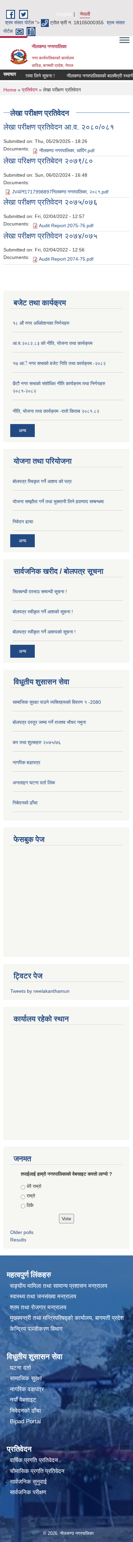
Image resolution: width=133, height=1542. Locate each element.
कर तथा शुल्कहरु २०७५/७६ (37, 742)
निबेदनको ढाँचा (25, 802)
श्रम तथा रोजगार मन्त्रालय (38, 1307)
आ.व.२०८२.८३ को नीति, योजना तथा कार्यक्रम (52, 343)
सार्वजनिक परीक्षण (28, 1492)
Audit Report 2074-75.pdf (66, 259)
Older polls (21, 1232)
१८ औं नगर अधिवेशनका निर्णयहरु (41, 323)
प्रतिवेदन (30, 89)
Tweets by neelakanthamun (40, 991)
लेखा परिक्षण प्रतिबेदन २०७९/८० (48, 161)
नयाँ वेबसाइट (23, 1400)
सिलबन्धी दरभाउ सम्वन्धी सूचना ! (40, 591)
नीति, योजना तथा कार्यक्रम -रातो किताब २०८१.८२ (56, 411)
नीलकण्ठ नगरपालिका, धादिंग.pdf (66, 150)
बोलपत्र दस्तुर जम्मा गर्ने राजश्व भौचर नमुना (49, 722)
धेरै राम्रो (34, 1186)
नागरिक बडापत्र (26, 762)
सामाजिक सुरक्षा (26, 1378)
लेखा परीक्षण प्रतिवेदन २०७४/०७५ (50, 236)
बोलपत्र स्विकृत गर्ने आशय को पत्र (42, 481)
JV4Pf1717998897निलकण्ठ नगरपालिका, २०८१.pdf (60, 191)
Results (18, 1239)
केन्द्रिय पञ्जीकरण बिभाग (36, 1329)
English (64, 14)
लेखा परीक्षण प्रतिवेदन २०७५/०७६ (50, 202)
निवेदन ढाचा (23, 521)
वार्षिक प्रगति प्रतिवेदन (34, 1460)
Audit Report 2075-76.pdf (66, 225)
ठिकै (30, 1205)
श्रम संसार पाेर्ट (18, 22)
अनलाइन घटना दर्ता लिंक (34, 782)
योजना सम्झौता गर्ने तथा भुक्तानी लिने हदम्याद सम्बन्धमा (58, 501)
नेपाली (85, 14)
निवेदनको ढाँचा (25, 1411)
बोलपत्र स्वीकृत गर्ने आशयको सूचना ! (44, 632)
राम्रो (31, 1195)
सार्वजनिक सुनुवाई (28, 1482)
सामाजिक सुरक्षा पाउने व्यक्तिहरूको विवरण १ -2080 (57, 702)
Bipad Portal (25, 1421)
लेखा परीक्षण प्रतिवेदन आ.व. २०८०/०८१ (58, 127)
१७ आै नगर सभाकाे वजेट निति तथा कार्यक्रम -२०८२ (59, 363)
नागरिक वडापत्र (27, 1389)
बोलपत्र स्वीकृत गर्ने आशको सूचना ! (43, 611)
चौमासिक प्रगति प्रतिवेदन (37, 1471)
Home (9, 89)
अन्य (22, 430)
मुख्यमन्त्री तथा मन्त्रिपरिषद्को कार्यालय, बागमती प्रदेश (67, 1318)
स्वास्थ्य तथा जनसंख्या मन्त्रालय (43, 1296)
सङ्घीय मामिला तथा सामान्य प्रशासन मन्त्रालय (58, 1286)
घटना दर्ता (20, 1368)
